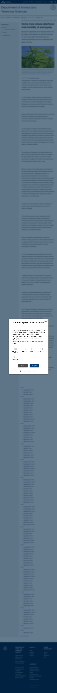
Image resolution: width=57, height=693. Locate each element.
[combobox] (46, 321)
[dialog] (28, 346)
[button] (28, 371)
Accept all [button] (34, 365)
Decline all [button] (23, 365)
